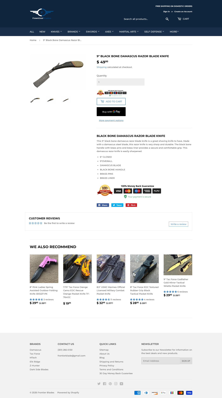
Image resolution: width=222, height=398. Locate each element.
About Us (104, 353)
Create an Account (183, 11)
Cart (185, 18)
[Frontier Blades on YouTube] (121, 384)
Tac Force (35, 353)
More (173, 31)
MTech (33, 357)
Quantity (102, 75)
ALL (32, 31)
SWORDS (92, 31)
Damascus (35, 349)
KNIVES (55, 31)
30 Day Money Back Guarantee (116, 373)
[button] (37, 299)
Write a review (178, 224)
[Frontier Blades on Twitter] (99, 384)
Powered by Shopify (68, 392)
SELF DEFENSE (153, 31)
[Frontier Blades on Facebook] (104, 384)
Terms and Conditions (111, 369)
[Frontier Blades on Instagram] (116, 384)
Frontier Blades (46, 392)
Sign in (166, 11)
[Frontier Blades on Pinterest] (110, 384)
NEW (42, 31)
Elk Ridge (35, 361)
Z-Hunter (35, 365)
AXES (108, 31)
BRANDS (73, 31)
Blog (101, 357)
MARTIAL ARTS (128, 31)
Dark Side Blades (39, 369)
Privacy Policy (106, 365)
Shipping (102, 67)
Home (33, 40)
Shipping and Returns (111, 361)
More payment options (111, 120)
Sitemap (104, 349)
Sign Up (186, 361)
